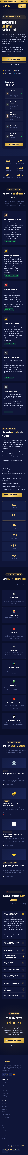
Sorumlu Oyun (5, 1117)
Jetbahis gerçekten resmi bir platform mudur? (14, 914)
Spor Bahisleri (5, 1088)
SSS (3, 1127)
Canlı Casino (5, 1090)
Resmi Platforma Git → (14, 144)
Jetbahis (6, 5)
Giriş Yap (14, 1046)
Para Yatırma (5, 1130)
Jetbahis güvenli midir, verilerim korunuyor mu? (14, 949)
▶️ (14, 1074)
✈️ (10, 1074)
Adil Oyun (4, 1109)
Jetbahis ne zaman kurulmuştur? (14, 963)
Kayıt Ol (22, 6)
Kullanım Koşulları (6, 1114)
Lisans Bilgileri (5, 1103)
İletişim (3, 1138)
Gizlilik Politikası (6, 1111)
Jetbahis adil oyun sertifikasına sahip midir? (14, 982)
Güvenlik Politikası (6, 1106)
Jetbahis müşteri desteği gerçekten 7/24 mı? (14, 976)
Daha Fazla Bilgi (14, 64)
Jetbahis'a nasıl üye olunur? (14, 969)
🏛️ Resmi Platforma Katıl (14, 1040)
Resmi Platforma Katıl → (12, 494)
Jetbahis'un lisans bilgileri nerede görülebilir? (14, 943)
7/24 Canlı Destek (6, 1125)
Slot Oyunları (5, 1093)
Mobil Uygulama (6, 1096)
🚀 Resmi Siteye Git (14, 59)
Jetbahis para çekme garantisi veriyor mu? (14, 956)
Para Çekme (5, 1133)
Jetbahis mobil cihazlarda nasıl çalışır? (14, 989)
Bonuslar (4, 1135)
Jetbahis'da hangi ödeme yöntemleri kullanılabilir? (14, 996)
